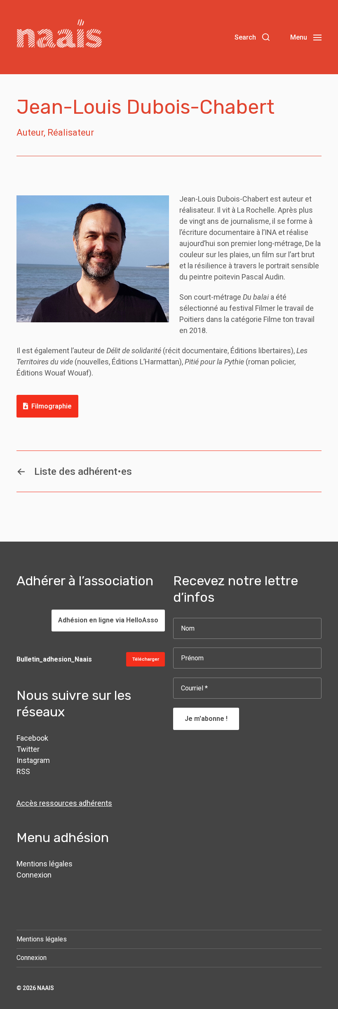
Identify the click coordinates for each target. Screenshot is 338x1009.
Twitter (28, 749)
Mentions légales (44, 863)
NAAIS (45, 988)
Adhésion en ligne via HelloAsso (108, 620)
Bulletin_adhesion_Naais (54, 659)
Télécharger (145, 659)
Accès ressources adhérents (64, 803)
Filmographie (51, 406)
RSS (23, 771)
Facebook (32, 738)
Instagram (33, 760)
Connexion (34, 875)
